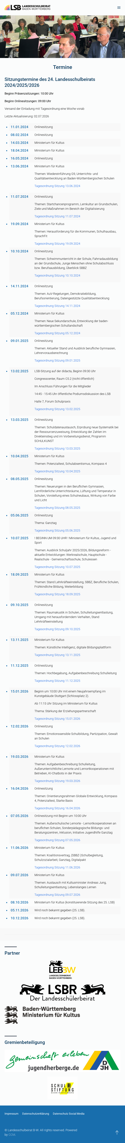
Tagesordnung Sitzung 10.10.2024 (57, 275)
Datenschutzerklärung (35, 1113)
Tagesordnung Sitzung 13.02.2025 (57, 409)
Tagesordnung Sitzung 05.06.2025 (57, 530)
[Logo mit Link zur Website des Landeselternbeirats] (62, 970)
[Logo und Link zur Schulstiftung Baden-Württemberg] (62, 1088)
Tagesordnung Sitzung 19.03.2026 (57, 781)
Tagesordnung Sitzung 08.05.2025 (57, 508)
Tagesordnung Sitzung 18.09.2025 (57, 594)
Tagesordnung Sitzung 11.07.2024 (57, 216)
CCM (12, 1134)
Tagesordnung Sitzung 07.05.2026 (57, 840)
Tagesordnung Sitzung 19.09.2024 (57, 243)
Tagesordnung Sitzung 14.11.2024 (57, 306)
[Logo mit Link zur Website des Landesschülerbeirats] (62, 992)
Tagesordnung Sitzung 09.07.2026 (57, 895)
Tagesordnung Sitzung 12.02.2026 (57, 746)
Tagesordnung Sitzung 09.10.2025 (57, 629)
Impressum (11, 1113)
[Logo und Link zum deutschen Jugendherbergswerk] (62, 1061)
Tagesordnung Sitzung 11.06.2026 (57, 867)
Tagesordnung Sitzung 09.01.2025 (57, 360)
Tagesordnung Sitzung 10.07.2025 (57, 567)
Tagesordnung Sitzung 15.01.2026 (57, 718)
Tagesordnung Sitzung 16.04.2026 (57, 808)
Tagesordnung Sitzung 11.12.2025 (57, 681)
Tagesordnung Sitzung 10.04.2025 (57, 471)
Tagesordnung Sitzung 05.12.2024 (57, 333)
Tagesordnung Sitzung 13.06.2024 (57, 186)
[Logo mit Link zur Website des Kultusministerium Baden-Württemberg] (62, 1015)
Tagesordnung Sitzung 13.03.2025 (57, 448)
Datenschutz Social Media (68, 1113)
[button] (118, 7)
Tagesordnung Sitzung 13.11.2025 (57, 655)
